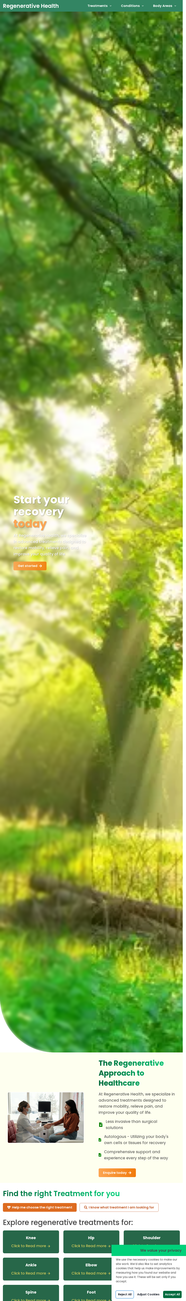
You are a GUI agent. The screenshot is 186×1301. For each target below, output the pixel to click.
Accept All (172, 1294)
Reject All (125, 1294)
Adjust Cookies (148, 1294)
